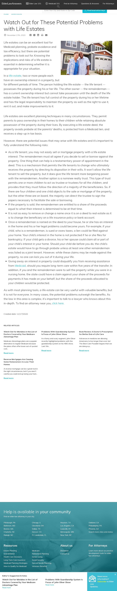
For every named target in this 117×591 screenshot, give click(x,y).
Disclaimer (64, 551)
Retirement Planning (40, 554)
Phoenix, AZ (94, 529)
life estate (15, 75)
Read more (8, 353)
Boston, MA (8, 529)
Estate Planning (10, 551)
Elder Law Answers (11, 3)
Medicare (36, 551)
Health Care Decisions (13, 557)
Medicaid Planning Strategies (15, 563)
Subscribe (101, 581)
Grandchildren (9, 554)
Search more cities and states (101, 532)
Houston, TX (65, 522)
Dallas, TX (36, 529)
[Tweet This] (34, 35)
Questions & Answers (90, 3)
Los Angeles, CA (67, 525)
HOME (6, 14)
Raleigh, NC (8, 535)
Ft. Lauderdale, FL (39, 535)
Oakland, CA (94, 522)
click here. (58, 303)
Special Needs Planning (41, 563)
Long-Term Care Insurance (14, 560)
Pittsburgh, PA (9, 522)
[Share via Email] (46, 35)
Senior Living (37, 557)
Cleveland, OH (38, 525)
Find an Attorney (71, 3)
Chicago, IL (36, 522)
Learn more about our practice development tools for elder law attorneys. (101, 553)
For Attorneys (108, 3)
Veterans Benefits (39, 566)
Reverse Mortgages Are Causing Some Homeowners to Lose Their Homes (19, 362)
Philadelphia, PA (95, 525)
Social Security (38, 560)
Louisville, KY (65, 529)
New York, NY (65, 535)
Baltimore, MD (9, 525)
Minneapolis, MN (67, 532)
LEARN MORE (16, 14)
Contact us (64, 554)
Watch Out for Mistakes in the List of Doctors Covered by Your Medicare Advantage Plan (20, 334)
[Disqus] (58, 407)
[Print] (42, 35)
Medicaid (20, 265)
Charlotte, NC (9, 532)
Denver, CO (36, 532)
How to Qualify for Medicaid (15, 566)
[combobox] (62, 10)
